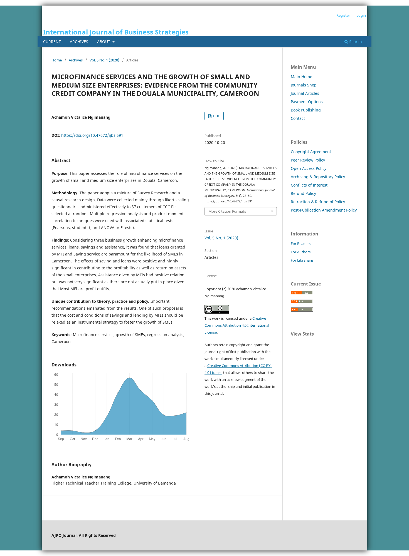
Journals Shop (304, 85)
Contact (298, 118)
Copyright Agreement (311, 151)
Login (361, 15)
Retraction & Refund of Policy (318, 201)
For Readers (301, 243)
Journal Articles (305, 93)
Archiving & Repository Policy (318, 176)
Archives (79, 41)
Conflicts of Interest (309, 185)
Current (52, 41)
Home (56, 60)
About (104, 41)
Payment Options (307, 101)
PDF (216, 115)
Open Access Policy (308, 168)
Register (343, 15)
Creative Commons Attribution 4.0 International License (236, 325)
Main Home (301, 76)
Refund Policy (303, 193)
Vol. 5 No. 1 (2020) (104, 60)
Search (355, 41)
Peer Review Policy (308, 160)
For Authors (301, 251)
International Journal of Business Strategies (116, 31)
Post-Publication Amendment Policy (324, 210)
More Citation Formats (227, 211)
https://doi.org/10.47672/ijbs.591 (92, 135)
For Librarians (302, 260)
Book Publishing (306, 110)
